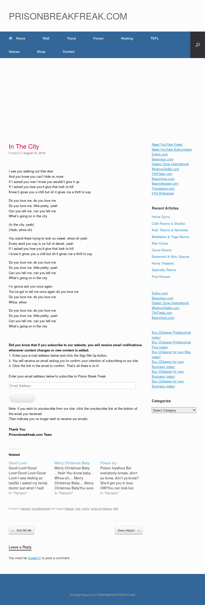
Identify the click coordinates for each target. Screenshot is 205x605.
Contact (68, 51)
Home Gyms (161, 216)
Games (14, 51)
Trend (71, 38)
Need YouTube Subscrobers (172, 149)
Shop (41, 51)
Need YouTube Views (167, 144)
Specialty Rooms (164, 269)
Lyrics (85, 508)
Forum (98, 38)
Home (20, 38)
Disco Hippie (129, 530)
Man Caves (160, 243)
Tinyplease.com (163, 188)
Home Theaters (163, 263)
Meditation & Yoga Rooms (171, 236)
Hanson (25, 508)
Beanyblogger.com (165, 183)
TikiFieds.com (162, 173)
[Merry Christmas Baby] (77, 477)
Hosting (127, 38)
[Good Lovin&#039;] (31, 477)
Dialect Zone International (170, 163)
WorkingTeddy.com (165, 168)
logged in (34, 557)
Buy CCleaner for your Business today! (168, 364)
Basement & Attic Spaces (171, 256)
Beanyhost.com (163, 178)
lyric (78, 508)
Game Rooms (162, 250)
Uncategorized (41, 508)
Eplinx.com (160, 154)
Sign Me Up (22, 397)
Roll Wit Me (22, 530)
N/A (116, 508)
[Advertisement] (102, 96)
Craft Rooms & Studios (168, 223)
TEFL (154, 38)
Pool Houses (161, 276)
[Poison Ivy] (123, 477)
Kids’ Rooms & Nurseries (170, 230)
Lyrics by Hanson (101, 508)
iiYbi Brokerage (163, 193)
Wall (46, 38)
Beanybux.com (163, 159)
